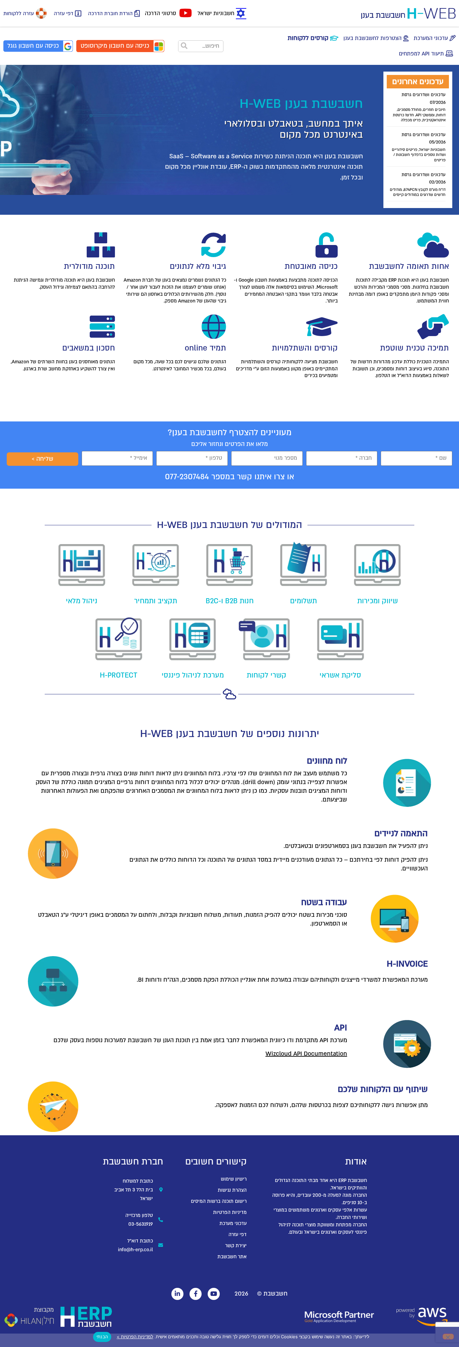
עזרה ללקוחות (18, 13)
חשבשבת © (272, 1294)
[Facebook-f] (196, 1294)
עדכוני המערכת (431, 38)
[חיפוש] (184, 46)
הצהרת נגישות (232, 1190)
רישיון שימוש (234, 1179)
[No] (448, 1337)
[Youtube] (214, 1294)
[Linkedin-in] (177, 1294)
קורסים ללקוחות (308, 38)
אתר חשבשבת (232, 1257)
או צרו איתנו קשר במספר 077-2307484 (229, 477)
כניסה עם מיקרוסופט (115, 46)
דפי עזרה (63, 13)
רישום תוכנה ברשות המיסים (219, 1201)
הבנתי (102, 1336)
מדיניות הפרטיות (230, 1212)
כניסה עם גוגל (33, 46)
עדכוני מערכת (233, 1223)
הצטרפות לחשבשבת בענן (372, 38)
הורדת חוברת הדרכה (110, 13)
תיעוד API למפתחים (421, 53)
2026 (241, 1294)
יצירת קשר (236, 1245)
